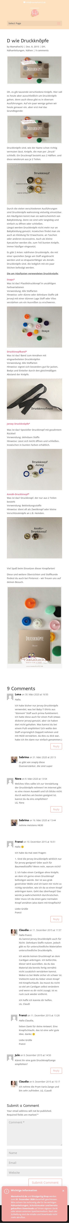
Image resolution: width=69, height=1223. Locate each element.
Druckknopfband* (17, 351)
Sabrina (24, 757)
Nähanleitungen (15, 50)
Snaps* (11, 279)
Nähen (29, 50)
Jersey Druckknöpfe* (18, 423)
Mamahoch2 (16, 46)
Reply (56, 746)
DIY (43, 46)
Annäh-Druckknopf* (18, 494)
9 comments (42, 50)
